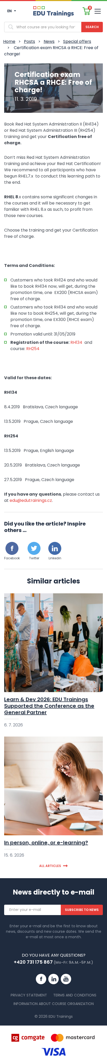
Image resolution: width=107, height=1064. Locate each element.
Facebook (12, 558)
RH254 (32, 349)
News (49, 41)
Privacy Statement (29, 995)
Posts (29, 41)
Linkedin (55, 558)
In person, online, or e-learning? (46, 842)
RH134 (76, 342)
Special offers (77, 41)
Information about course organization (54, 1003)
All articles (50, 866)
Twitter (34, 558)
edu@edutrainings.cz (31, 500)
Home (9, 41)
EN (9, 11)
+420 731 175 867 (33, 962)
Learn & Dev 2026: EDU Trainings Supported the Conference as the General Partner (49, 706)
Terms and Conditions (74, 995)
